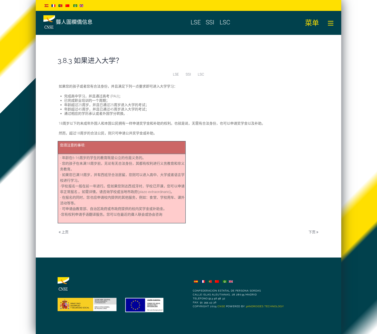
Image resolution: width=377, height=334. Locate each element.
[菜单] (331, 23)
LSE (176, 74)
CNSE (221, 306)
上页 (65, 232)
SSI (188, 74)
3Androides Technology (265, 306)
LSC (201, 74)
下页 (312, 232)
